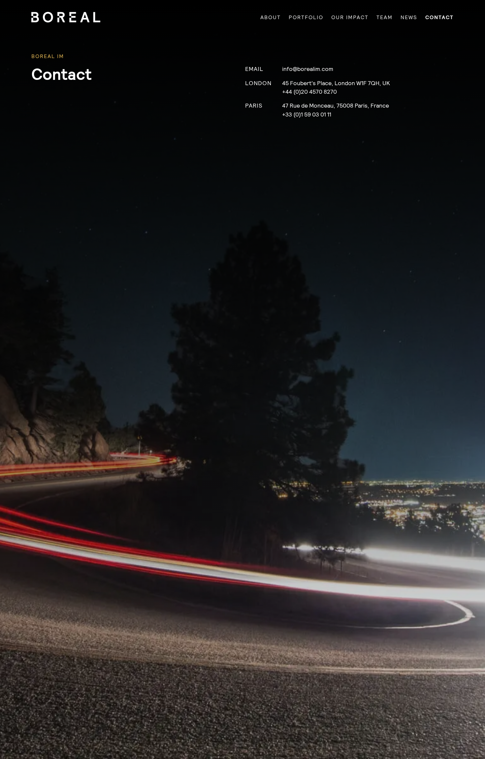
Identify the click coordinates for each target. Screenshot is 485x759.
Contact (439, 17)
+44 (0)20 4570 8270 (309, 91)
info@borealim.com (307, 68)
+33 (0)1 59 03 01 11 (306, 114)
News (409, 17)
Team (384, 17)
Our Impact (350, 17)
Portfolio (306, 17)
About (270, 17)
